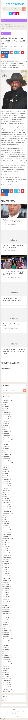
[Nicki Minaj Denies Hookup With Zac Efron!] (14, 315)
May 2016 (6, 496)
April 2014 (6, 549)
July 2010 (6, 643)
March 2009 (6, 676)
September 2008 (8, 689)
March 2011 (6, 626)
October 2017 (7, 461)
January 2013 (7, 580)
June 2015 (6, 519)
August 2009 (6, 666)
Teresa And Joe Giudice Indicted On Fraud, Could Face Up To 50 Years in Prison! (14, 351)
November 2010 (7, 634)
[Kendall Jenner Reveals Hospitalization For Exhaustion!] (14, 289)
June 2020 (6, 402)
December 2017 (7, 456)
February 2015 (7, 528)
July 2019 (6, 421)
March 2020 (6, 408)
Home (2, 24)
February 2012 (7, 603)
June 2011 (6, 620)
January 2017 (7, 479)
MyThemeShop (14, 714)
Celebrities (7, 24)
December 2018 (7, 433)
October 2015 (7, 511)
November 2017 (7, 459)
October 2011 (7, 611)
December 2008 (7, 683)
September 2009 (8, 664)
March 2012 (6, 601)
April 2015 (6, 523)
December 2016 (7, 482)
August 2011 (6, 616)
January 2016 (7, 505)
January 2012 (7, 605)
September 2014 (8, 538)
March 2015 (6, 526)
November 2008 (7, 685)
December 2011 (7, 607)
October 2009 (7, 662)
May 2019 (6, 423)
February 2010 (7, 653)
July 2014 (6, 542)
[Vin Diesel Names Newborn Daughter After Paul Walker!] (14, 211)
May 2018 (6, 446)
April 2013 (6, 574)
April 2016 (6, 498)
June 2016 (6, 494)
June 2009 (6, 670)
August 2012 (6, 590)
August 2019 (6, 419)
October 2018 (7, 438)
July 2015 (6, 517)
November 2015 (7, 509)
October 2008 (7, 687)
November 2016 (7, 484)
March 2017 (6, 475)
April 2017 (6, 473)
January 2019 (7, 431)
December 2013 (7, 557)
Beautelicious (14, 4)
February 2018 (7, 452)
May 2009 (6, 672)
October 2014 (7, 536)
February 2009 (7, 678)
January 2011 (7, 630)
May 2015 (6, 521)
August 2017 (6, 465)
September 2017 (8, 463)
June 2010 (6, 645)
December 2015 (7, 507)
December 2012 (7, 582)
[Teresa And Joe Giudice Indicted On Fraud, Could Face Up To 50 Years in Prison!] (14, 340)
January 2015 (7, 530)
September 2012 (8, 588)
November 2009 (7, 660)
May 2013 (6, 572)
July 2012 (6, 593)
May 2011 (6, 622)
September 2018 (8, 440)
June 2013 (6, 569)
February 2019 (7, 429)
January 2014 (7, 555)
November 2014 (7, 534)
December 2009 (7, 657)
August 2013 (6, 565)
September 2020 (8, 400)
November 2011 (7, 609)
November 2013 (7, 559)
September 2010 (8, 639)
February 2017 (7, 477)
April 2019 (6, 425)
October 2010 (7, 636)
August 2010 (6, 641)
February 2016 (7, 502)
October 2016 (7, 486)
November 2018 (7, 435)
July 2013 (6, 567)
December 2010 (7, 632)
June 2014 (6, 544)
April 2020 (6, 406)
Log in (5, 700)
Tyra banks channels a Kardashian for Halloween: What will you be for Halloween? (13, 273)
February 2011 (7, 628)
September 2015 (8, 513)
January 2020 (7, 412)
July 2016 (6, 492)
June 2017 (6, 469)
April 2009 (6, 674)
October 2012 (7, 586)
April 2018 (6, 448)
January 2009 (7, 680)
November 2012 (7, 584)
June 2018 (6, 444)
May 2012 (6, 597)
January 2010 (7, 655)
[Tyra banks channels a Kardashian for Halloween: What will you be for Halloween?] (14, 262)
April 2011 (6, 624)
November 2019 (7, 415)
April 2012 (6, 599)
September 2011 (8, 613)
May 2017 (6, 471)
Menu (3, 20)
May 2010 (6, 647)
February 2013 (7, 578)
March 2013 (6, 576)
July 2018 (6, 442)
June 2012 (6, 595)
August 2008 (6, 691)
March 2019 (6, 427)
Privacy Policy (14, 716)
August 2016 (6, 490)
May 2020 (6, 404)
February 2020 (7, 410)
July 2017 (6, 467)
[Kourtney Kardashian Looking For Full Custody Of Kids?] (14, 237)
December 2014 (7, 532)
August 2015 (6, 515)
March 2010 (6, 651)
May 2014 (6, 546)
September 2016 (8, 488)
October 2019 (7, 417)
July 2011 (6, 618)
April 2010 (6, 649)
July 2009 (6, 668)
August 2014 (6, 540)
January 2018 (7, 454)
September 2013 (8, 563)
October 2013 (7, 561)
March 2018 (6, 450)
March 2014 (6, 551)
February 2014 (7, 553)
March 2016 (6, 500)
